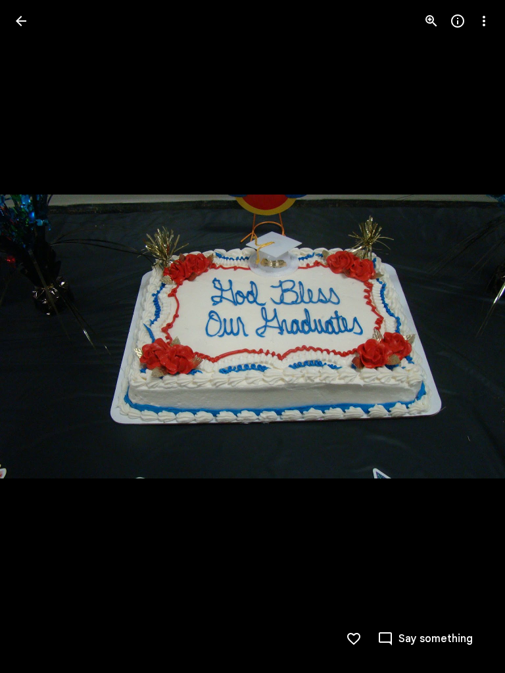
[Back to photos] (21, 21)
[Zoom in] (431, 21)
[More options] (484, 21)
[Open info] (458, 21)
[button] (468, 336)
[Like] (354, 639)
